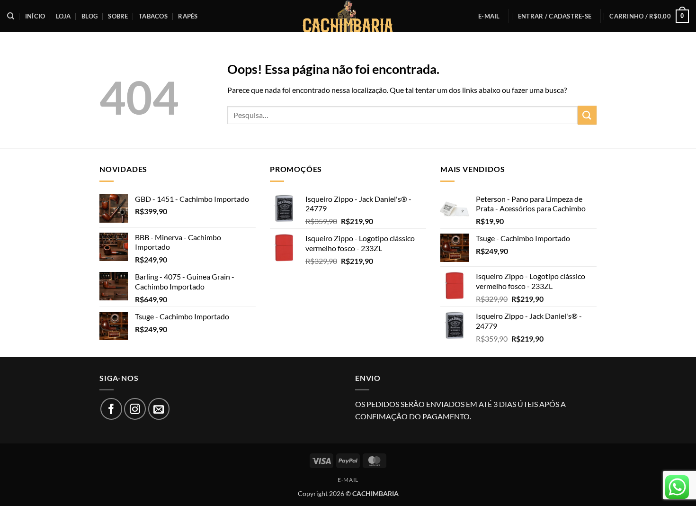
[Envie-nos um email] (159, 409)
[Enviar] (587, 115)
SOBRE (118, 16)
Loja (63, 16)
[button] (554, 16)
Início (35, 16)
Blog (89, 16)
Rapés (187, 16)
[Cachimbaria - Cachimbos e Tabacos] (348, 16)
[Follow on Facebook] (111, 409)
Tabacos (153, 16)
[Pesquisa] (10, 16)
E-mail (489, 16)
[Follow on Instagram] (135, 409)
